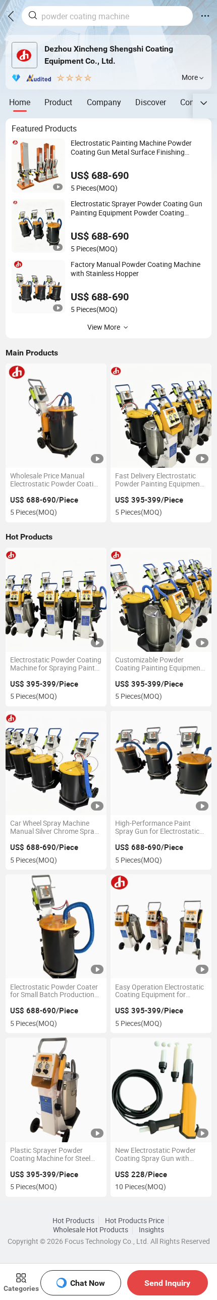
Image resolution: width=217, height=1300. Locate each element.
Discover (150, 102)
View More (103, 327)
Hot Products (73, 1220)
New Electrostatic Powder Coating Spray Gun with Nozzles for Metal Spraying (157, 1155)
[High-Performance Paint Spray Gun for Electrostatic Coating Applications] (161, 763)
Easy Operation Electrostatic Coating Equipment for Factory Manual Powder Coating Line (159, 991)
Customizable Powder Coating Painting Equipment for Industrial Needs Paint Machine (159, 664)
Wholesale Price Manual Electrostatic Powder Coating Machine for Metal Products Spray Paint (55, 480)
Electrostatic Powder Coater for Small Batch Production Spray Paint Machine (54, 991)
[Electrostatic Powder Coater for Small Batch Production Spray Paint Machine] (56, 926)
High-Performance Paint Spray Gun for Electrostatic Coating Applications (157, 828)
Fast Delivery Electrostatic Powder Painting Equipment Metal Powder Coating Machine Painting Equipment (160, 480)
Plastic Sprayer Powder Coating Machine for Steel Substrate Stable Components (50, 1155)
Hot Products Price (134, 1220)
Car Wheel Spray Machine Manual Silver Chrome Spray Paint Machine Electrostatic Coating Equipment (54, 828)
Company (104, 102)
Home (19, 102)
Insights (151, 1229)
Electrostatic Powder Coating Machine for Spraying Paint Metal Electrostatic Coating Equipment (55, 664)
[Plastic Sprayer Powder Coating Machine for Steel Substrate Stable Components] (56, 1090)
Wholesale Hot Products (90, 1229)
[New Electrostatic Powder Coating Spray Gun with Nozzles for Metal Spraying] (161, 1090)
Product (58, 102)
